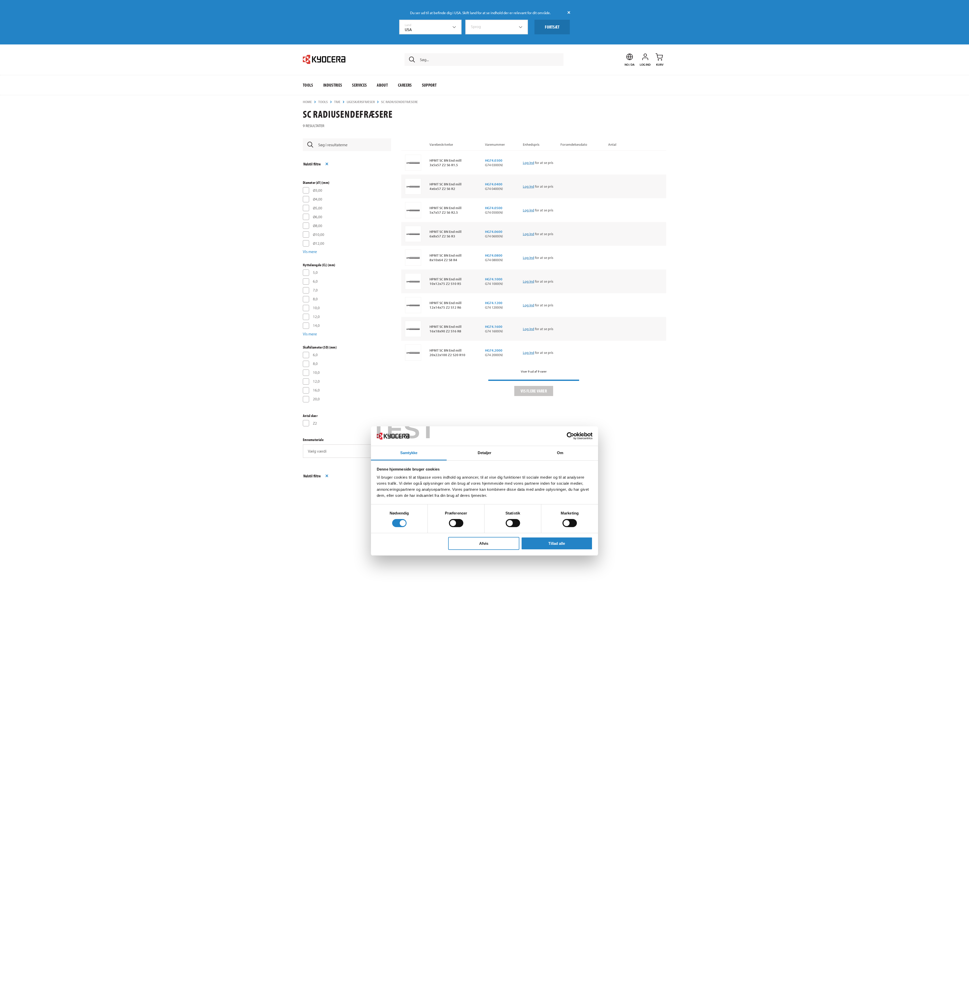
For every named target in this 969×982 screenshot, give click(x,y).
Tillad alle (556, 543)
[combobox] (430, 27)
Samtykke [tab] (409, 453)
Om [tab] (560, 453)
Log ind (528, 162)
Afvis (483, 543)
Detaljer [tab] (485, 453)
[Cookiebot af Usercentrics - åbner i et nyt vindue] (570, 436)
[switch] (456, 523)
